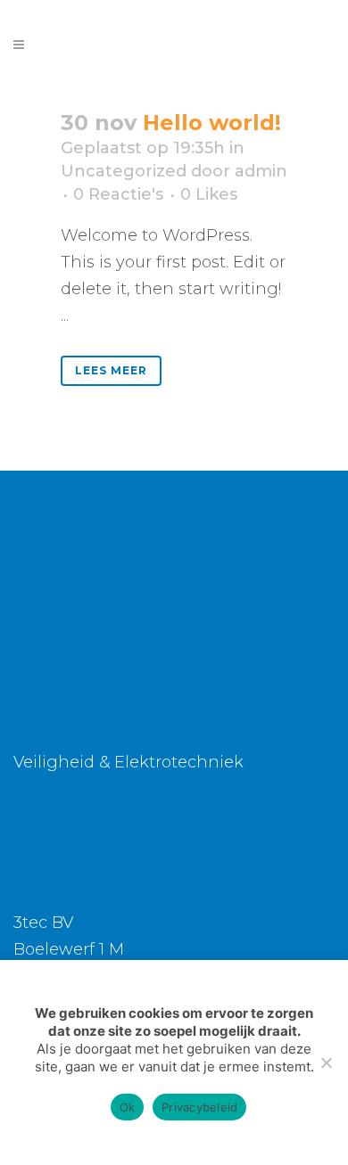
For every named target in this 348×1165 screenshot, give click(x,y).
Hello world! (212, 122)
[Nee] (326, 1062)
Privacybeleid (199, 1107)
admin (261, 171)
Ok (128, 1107)
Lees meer (111, 370)
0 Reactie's (118, 194)
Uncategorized (123, 171)
